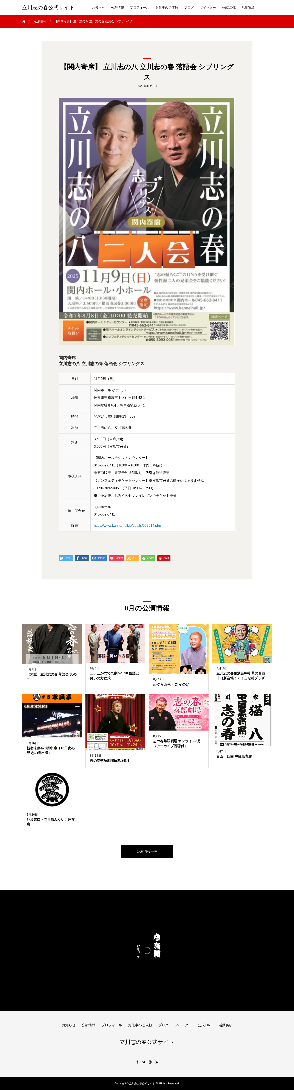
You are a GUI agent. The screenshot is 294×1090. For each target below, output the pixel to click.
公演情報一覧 (147, 851)
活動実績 (248, 7)
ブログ (189, 7)
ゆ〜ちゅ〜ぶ (139, 950)
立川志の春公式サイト (48, 7)
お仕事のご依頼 (166, 7)
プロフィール (139, 7)
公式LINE (229, 7)
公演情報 (117, 7)
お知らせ (98, 7)
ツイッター (208, 7)
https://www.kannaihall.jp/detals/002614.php (127, 525)
